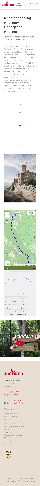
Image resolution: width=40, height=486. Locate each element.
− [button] (7, 216)
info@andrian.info (11, 395)
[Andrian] (8, 3)
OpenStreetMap (24, 265)
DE (29, 3)
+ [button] (7, 213)
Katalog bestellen (14, 400)
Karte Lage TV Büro (15, 403)
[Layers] (7, 263)
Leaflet (16, 265)
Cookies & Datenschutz (24, 478)
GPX (33, 268)
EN (33, 3)
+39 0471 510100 (13, 392)
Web (25, 481)
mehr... (20, 343)
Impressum (9, 478)
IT (31, 3)
